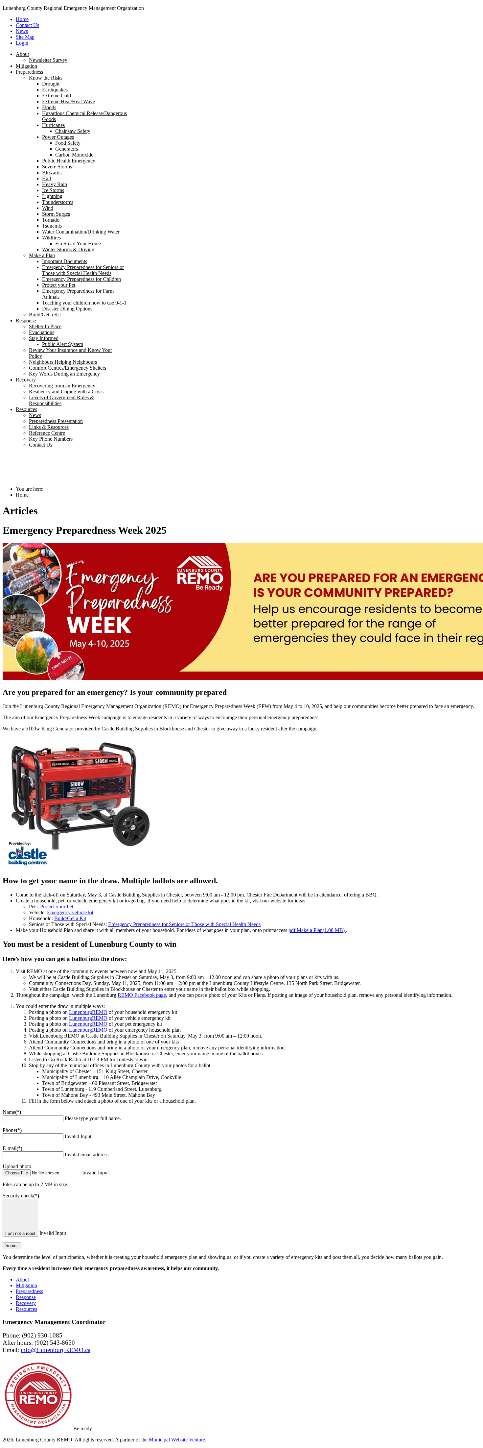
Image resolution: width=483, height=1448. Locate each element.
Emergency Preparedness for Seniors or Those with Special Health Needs (184, 924)
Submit (12, 1245)
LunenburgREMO (88, 1012)
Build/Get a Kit (70, 918)
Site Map (25, 37)
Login (22, 43)
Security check (21, 1195)
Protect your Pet (56, 906)
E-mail (12, 1148)
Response (26, 1297)
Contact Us (27, 25)
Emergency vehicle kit (70, 912)
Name (12, 1112)
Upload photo (17, 1166)
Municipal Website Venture (177, 1439)
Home (22, 19)
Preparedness (29, 1291)
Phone (12, 1130)
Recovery (26, 1303)
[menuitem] (22, 54)
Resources (26, 1309)
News (22, 31)
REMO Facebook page (142, 995)
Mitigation (26, 1285)
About (22, 1279)
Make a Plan (316, 930)
